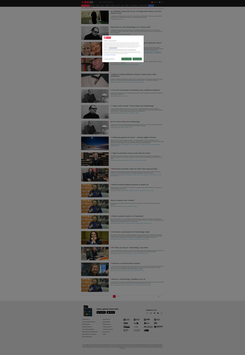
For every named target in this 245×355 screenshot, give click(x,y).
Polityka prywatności (113, 48)
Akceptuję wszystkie (137, 58)
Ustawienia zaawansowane (109, 58)
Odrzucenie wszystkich (126, 58)
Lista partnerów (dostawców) (110, 54)
